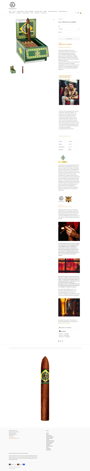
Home (10, 11)
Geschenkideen (20, 11)
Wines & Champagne (29, 11)
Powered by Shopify (12, 468)
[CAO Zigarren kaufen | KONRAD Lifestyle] (63, 162)
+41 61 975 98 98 (12, 437)
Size (59, 26)
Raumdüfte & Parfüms (52, 11)
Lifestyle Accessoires (63, 11)
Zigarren (45, 11)
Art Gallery (18, 12)
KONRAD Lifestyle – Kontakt (64, 323)
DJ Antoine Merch (25, 12)
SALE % (14, 11)
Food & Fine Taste (38, 11)
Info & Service (43, 12)
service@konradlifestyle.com (14, 438)
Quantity (60, 32)
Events (32, 12)
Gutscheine (37, 12)
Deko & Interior (12, 12)
